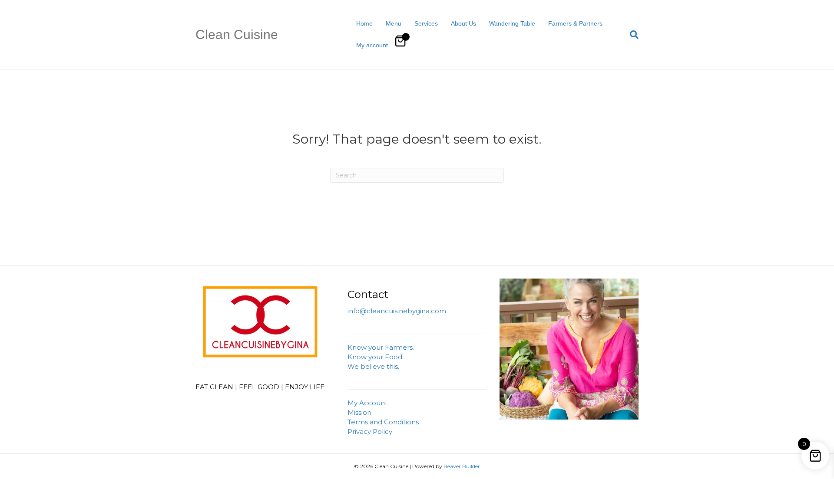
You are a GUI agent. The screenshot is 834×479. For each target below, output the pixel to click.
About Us (463, 23)
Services (426, 23)
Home (364, 23)
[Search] (631, 35)
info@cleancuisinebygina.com (397, 311)
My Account (367, 403)
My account (372, 45)
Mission (359, 412)
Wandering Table (512, 23)
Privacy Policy (370, 431)
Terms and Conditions (383, 422)
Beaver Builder (461, 466)
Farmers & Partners (575, 23)
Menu (393, 23)
